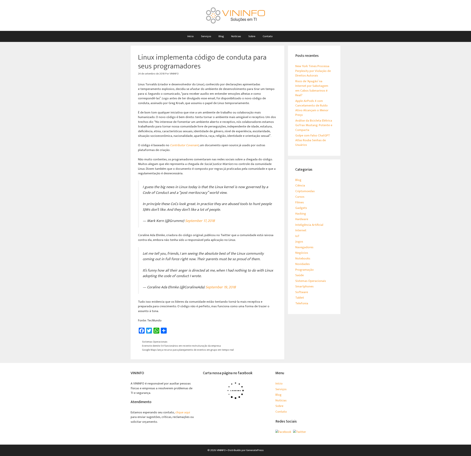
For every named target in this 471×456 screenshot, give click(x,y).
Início (190, 36)
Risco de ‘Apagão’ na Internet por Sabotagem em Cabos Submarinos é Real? (311, 88)
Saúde (299, 275)
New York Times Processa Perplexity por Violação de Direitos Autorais (313, 71)
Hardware (301, 219)
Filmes (299, 202)
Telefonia (301, 303)
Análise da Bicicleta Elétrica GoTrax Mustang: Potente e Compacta (313, 125)
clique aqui (182, 412)
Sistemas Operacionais (154, 342)
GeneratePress (255, 450)
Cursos (299, 196)
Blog (221, 36)
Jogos (299, 241)
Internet (300, 230)
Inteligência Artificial (309, 224)
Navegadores (304, 247)
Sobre (251, 36)
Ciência (300, 185)
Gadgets (301, 208)
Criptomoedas (305, 191)
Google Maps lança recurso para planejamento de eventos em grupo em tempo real (188, 350)
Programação (304, 269)
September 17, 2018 (200, 221)
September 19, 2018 (221, 287)
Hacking (300, 213)
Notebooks (302, 258)
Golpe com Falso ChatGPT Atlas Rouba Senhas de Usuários (312, 140)
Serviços (206, 36)
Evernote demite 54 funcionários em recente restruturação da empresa (181, 346)
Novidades (302, 264)
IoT (297, 236)
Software (301, 292)
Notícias (236, 36)
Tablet (299, 297)
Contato (268, 36)
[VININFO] (235, 15)
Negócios (301, 252)
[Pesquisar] (281, 36)
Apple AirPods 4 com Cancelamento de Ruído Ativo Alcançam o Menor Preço (311, 108)
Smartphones (304, 286)
